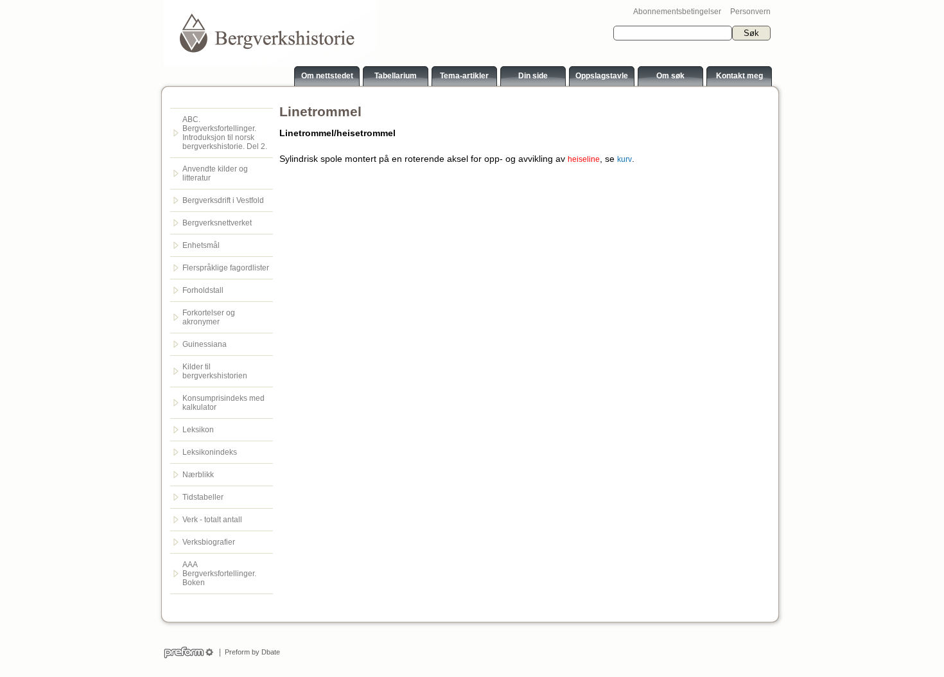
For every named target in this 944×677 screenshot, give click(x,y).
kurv (624, 159)
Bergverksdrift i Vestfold (223, 200)
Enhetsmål (201, 245)
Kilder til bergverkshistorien (214, 371)
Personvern (750, 11)
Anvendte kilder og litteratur (215, 173)
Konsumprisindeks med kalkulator (223, 403)
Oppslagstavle (601, 75)
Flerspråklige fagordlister (225, 267)
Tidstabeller (202, 497)
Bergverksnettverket (217, 222)
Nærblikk (198, 474)
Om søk (670, 75)
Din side (533, 75)
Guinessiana (204, 344)
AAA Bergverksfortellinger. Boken (219, 573)
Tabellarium (395, 75)
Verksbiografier (208, 542)
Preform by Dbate (250, 652)
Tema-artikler (464, 75)
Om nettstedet (327, 75)
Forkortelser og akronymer (208, 317)
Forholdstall (202, 290)
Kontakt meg (739, 75)
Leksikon (198, 429)
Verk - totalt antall (212, 519)
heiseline (584, 159)
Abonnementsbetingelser (677, 11)
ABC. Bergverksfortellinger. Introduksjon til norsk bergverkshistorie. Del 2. (224, 133)
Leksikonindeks (209, 452)
